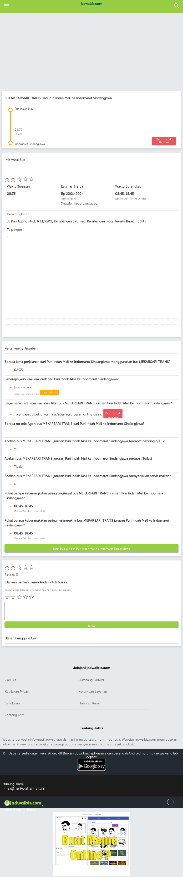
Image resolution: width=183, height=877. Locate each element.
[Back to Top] (170, 804)
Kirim (91, 625)
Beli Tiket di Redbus (164, 141)
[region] (91, 52)
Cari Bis (10, 680)
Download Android (91, 773)
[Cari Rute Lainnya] (176, 6)
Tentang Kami (15, 715)
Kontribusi (49, 392)
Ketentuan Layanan (92, 691)
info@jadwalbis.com (24, 788)
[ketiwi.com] (91, 875)
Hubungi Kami (89, 703)
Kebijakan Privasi (17, 691)
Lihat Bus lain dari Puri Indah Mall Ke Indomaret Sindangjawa (91, 548)
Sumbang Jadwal (91, 680)
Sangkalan (12, 703)
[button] (6, 6)
